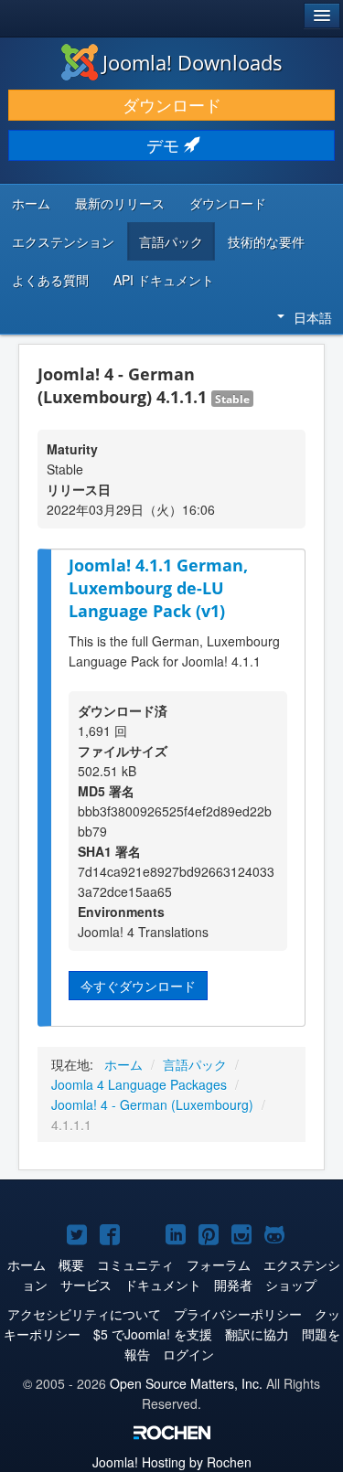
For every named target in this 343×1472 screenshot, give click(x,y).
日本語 (313, 317)
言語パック (171, 241)
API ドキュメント (163, 280)
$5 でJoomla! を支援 (152, 1334)
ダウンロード (172, 104)
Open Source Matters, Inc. (186, 1383)
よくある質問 (50, 280)
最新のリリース (120, 203)
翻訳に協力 (257, 1334)
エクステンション (63, 241)
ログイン (188, 1354)
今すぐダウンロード (138, 985)
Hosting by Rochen (172, 1462)
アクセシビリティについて (84, 1314)
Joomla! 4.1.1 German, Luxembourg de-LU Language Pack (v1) (158, 587)
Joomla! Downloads (192, 62)
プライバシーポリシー (238, 1314)
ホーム (31, 203)
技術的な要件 (266, 241)
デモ (165, 144)
